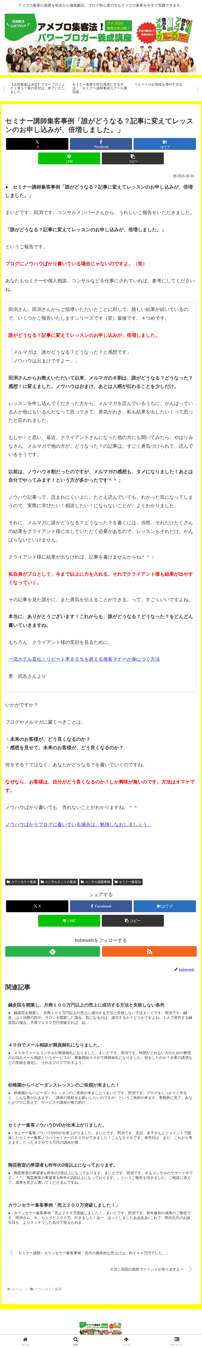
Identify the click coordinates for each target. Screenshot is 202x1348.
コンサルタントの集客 (60, 882)
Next (198, 89)
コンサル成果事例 (97, 882)
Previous (4, 89)
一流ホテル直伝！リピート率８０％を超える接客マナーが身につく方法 (84, 659)
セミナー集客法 (130, 882)
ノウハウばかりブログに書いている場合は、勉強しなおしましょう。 (78, 824)
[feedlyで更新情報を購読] (52, 951)
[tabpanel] (38, 88)
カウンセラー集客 (23, 882)
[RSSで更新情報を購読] (149, 951)
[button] (133, 158)
